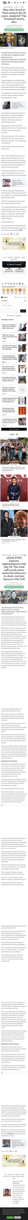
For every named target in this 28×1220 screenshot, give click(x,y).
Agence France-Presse (14, 25)
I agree (10, 1217)
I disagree (17, 1217)
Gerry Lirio (15, 582)
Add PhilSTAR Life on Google (13, 30)
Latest (17, 7)
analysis (10, 1174)
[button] (25, 2)
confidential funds (16, 638)
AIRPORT (17, 257)
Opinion (15, 555)
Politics (21, 555)
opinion (17, 1174)
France (10, 257)
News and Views (8, 7)
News (22, 7)
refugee (14, 260)
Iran (23, 257)
